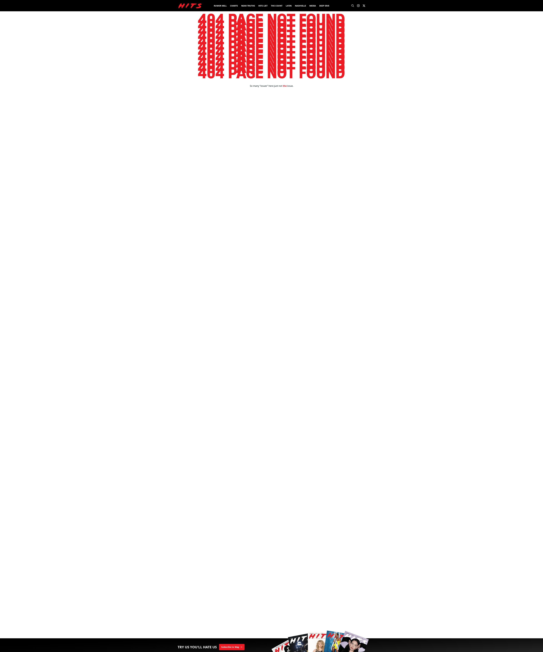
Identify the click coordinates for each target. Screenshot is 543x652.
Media (312, 5)
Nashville (300, 5)
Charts (234, 5)
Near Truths (248, 5)
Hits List (263, 5)
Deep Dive (324, 5)
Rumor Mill (220, 5)
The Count (276, 5)
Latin (289, 5)
